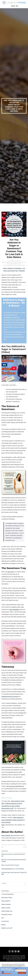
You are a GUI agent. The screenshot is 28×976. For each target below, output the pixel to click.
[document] (14, 488)
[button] (3, 972)
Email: (16, 968)
